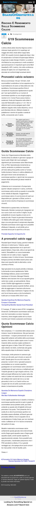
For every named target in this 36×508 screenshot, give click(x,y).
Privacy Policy (8, 467)
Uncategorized (17, 34)
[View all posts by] (9, 34)
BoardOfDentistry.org (18, 16)
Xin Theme (18, 499)
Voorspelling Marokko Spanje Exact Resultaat (17, 305)
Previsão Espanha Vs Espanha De (13, 234)
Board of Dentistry (10, 2)
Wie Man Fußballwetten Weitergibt (13, 395)
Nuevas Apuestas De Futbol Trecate (21, 461)
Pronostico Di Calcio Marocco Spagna (15, 459)
